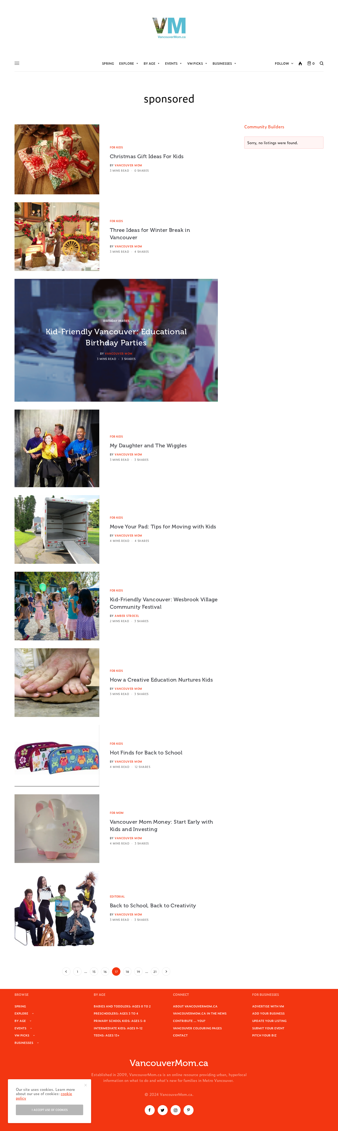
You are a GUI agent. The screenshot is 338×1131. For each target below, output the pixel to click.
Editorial (117, 896)
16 (105, 971)
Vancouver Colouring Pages (197, 1028)
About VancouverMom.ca (195, 1006)
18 (127, 971)
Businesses (222, 63)
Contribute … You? (189, 1021)
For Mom (117, 813)
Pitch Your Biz (264, 1035)
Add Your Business (268, 1013)
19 (138, 971)
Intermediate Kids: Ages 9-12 (118, 1028)
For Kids (116, 147)
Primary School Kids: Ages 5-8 (120, 1021)
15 (94, 971)
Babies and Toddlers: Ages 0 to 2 (122, 1006)
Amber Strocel (127, 616)
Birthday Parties (116, 321)
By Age (149, 63)
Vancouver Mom (128, 165)
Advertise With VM (268, 1006)
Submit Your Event (268, 1028)
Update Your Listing (269, 1021)
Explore (126, 63)
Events (171, 63)
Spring (108, 63)
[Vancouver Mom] (169, 28)
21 (155, 971)
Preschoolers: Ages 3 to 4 (116, 1013)
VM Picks (195, 63)
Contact (180, 1035)
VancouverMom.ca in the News (200, 1013)
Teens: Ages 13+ (106, 1035)
